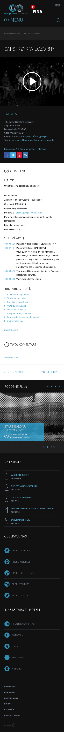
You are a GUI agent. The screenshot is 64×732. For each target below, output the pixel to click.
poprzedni (14, 372)
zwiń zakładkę (11, 330)
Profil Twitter (20, 595)
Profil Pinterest (21, 561)
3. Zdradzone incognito (15, 298)
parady (50, 140)
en (57, 5)
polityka (43, 136)
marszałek (14, 140)
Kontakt (8, 704)
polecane (48, 447)
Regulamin (9, 692)
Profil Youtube (20, 584)
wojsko (43, 140)
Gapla (15, 646)
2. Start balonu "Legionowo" (17, 294)
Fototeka (17, 635)
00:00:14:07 (10, 248)
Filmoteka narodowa (23, 623)
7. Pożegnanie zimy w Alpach (17, 313)
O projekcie (10, 687)
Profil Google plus (23, 572)
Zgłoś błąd (42, 149)
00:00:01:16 (10, 244)
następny (50, 372)
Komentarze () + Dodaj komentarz (19, 149)
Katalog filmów (12, 715)
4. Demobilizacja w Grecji (16, 302)
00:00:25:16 (10, 271)
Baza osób (9, 709)
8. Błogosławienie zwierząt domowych (22, 317)
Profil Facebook (21, 550)
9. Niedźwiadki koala (14, 321)
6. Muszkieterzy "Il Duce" (15, 310)
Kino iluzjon (19, 657)
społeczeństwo (32, 136)
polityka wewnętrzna (29, 140)
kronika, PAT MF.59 (32, 33)
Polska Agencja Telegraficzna (28, 213)
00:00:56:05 (10, 279)
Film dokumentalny (12, 33)
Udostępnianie (11, 698)
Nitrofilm (17, 668)
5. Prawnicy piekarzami (15, 306)
